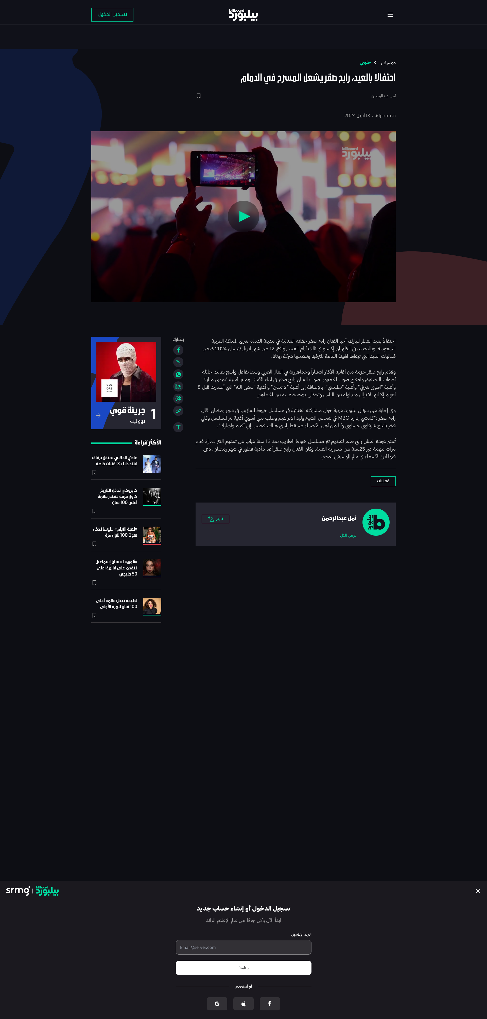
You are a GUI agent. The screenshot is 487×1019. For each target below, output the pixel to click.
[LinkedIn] (178, 386)
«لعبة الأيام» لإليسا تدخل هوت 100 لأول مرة (115, 533)
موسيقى (388, 62)
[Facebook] (178, 350)
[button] (243, 216)
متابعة (244, 967)
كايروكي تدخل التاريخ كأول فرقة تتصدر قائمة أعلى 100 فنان (117, 497)
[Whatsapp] (178, 374)
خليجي (365, 62)
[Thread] (178, 399)
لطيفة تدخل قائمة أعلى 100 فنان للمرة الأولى (116, 604)
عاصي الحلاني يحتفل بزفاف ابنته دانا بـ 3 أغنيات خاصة (114, 461)
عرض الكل (348, 535)
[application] (243, 216)
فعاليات (383, 481)
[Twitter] (178, 362)
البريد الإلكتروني (301, 934)
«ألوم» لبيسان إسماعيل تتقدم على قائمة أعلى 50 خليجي (116, 568)
